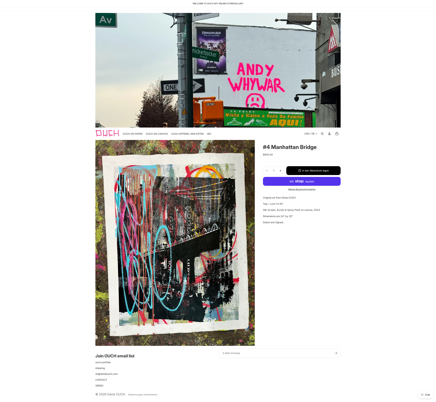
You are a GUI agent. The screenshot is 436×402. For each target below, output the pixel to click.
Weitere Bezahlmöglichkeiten (302, 189)
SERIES (99, 385)
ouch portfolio (103, 362)
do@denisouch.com (106, 373)
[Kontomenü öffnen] (329, 133)
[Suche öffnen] (322, 133)
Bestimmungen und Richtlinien (143, 394)
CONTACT (101, 379)
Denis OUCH (116, 394)
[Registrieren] (336, 353)
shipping (100, 368)
